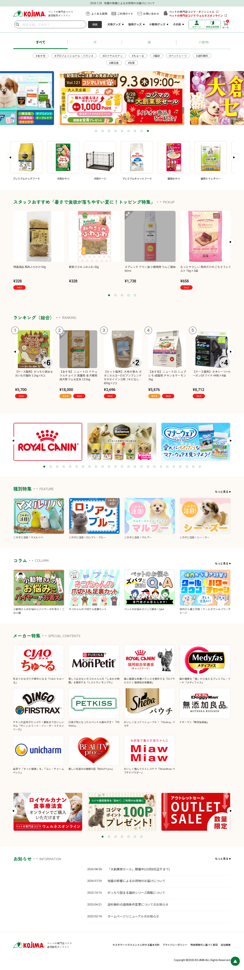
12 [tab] (115, 467)
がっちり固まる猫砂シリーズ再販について (136, 892)
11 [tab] (109, 467)
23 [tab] (187, 467)
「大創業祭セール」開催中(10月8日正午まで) (139, 869)
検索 (95, 24)
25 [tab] (200, 467)
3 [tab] (109, 131)
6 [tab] (128, 131)
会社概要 (226, 945)
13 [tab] (122, 467)
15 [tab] (135, 467)
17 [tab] (148, 467)
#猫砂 (156, 56)
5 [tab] (122, 131)
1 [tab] (96, 131)
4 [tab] (115, 131)
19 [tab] (161, 467)
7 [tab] (135, 131)
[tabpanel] (122, 98)
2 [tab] (102, 131)
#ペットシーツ (178, 56)
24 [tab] (193, 467)
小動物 (203, 42)
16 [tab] (141, 467)
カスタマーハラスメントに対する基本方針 (136, 945)
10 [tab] (102, 467)
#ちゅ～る (138, 56)
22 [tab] (180, 467)
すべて (41, 42)
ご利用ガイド (125, 13)
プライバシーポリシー (175, 945)
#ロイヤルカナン (113, 56)
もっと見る (221, 491)
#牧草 (131, 63)
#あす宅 (40, 56)
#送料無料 (202, 56)
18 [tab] (154, 467)
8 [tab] (141, 131)
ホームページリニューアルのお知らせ (133, 916)
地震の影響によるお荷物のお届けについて (136, 880)
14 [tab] (128, 467)
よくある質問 (99, 13)
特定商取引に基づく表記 (204, 945)
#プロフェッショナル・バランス (74, 56)
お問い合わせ (151, 13)
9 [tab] (148, 131)
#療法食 (114, 63)
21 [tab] (174, 467)
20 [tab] (167, 467)
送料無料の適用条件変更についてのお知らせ (138, 904)
